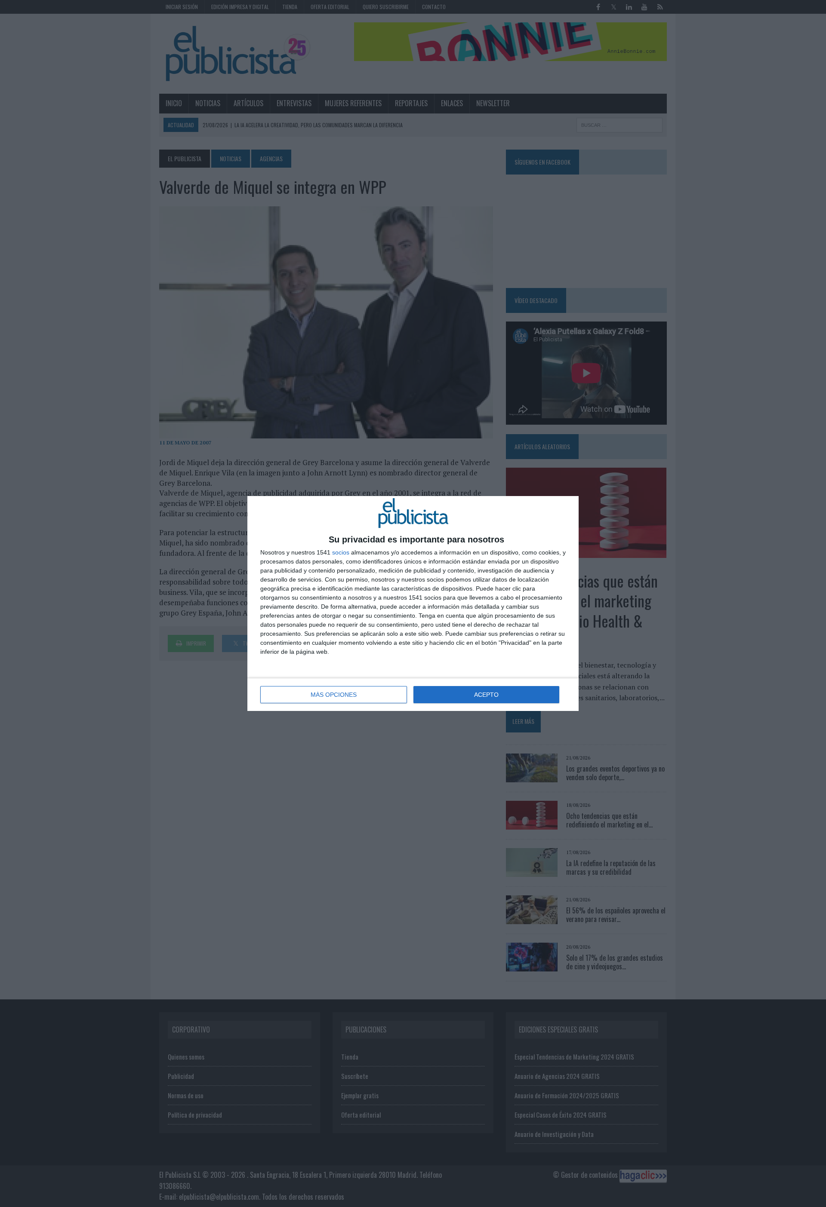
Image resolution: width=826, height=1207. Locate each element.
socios (340, 552)
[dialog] (413, 603)
